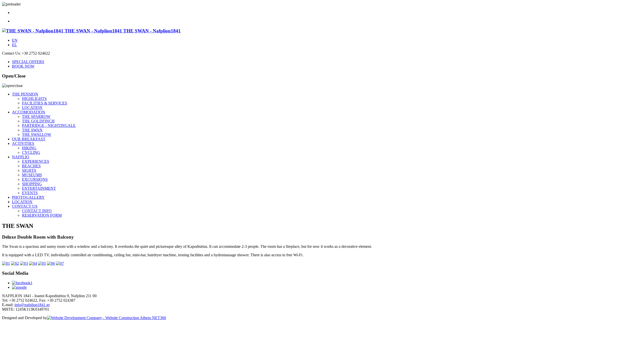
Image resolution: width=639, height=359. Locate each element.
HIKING (29, 148)
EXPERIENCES (35, 161)
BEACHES (31, 166)
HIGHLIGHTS (34, 98)
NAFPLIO (20, 157)
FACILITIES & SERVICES (44, 103)
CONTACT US (24, 206)
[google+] (19, 287)
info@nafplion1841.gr (32, 305)
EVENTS (30, 193)
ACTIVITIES (23, 143)
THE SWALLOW (36, 134)
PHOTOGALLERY (28, 197)
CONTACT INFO (37, 211)
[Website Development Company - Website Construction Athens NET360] (106, 318)
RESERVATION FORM (42, 215)
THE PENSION (25, 94)
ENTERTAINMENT (39, 188)
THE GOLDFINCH (38, 121)
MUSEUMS (32, 175)
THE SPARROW (36, 116)
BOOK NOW (23, 66)
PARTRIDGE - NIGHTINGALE (49, 125)
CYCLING (31, 152)
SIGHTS (29, 170)
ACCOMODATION (28, 112)
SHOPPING (32, 184)
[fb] (324, 283)
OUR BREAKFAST (28, 139)
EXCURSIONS (35, 179)
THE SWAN (32, 130)
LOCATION (32, 107)
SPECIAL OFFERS (28, 62)
